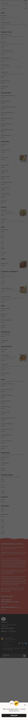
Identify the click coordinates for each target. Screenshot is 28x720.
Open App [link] (14, 715)
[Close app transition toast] (25, 705)
